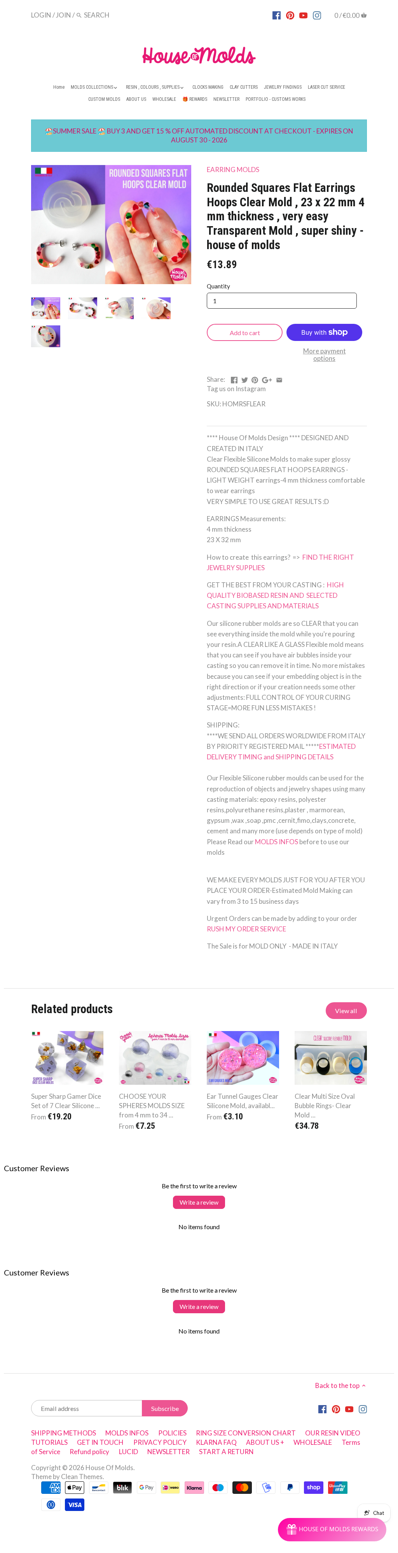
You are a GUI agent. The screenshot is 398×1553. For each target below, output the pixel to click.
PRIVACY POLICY (160, 1442)
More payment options (324, 355)
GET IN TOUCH (100, 1442)
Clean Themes (82, 1476)
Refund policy (89, 1452)
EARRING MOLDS (233, 169)
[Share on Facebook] (234, 378)
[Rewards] (332, 1529)
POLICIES (172, 1433)
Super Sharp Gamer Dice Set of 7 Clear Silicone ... (66, 1101)
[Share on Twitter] (244, 378)
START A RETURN (226, 1452)
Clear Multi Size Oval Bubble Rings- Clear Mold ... (325, 1105)
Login (41, 15)
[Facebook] (276, 14)
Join (63, 15)
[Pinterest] (290, 14)
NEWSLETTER (168, 1452)
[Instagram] (317, 14)
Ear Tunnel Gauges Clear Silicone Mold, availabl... (242, 1101)
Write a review (199, 1202)
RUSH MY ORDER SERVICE (246, 929)
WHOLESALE (312, 1442)
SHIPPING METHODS (63, 1433)
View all (346, 1010)
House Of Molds (109, 1467)
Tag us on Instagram (236, 389)
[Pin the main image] (254, 378)
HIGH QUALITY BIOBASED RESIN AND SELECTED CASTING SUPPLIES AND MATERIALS (275, 595)
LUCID (129, 1452)
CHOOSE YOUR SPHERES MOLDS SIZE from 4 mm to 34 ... (152, 1105)
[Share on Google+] (267, 378)
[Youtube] (303, 14)
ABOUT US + (265, 1442)
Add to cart (245, 332)
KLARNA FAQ (216, 1442)
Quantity (218, 286)
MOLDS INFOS (276, 842)
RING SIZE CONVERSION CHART (246, 1433)
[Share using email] (279, 378)
